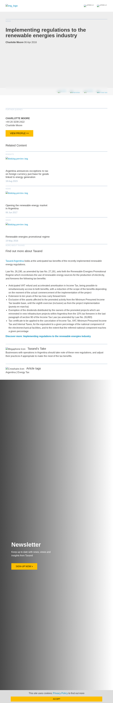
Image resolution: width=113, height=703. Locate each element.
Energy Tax (23, 372)
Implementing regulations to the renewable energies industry (46, 32)
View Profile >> (19, 133)
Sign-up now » (24, 566)
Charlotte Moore (18, 118)
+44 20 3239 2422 (15, 122)
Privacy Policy (60, 693)
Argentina (11, 372)
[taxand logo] (12, 6)
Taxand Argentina (15, 261)
